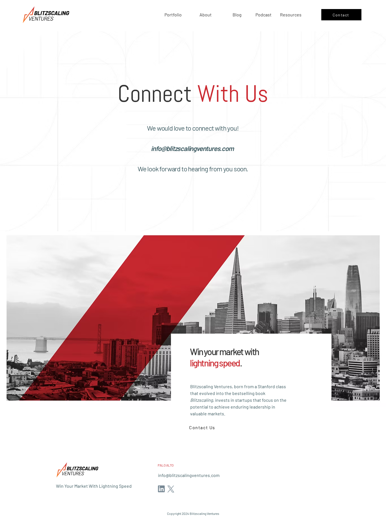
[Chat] (161, 489)
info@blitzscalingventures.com (192, 148)
